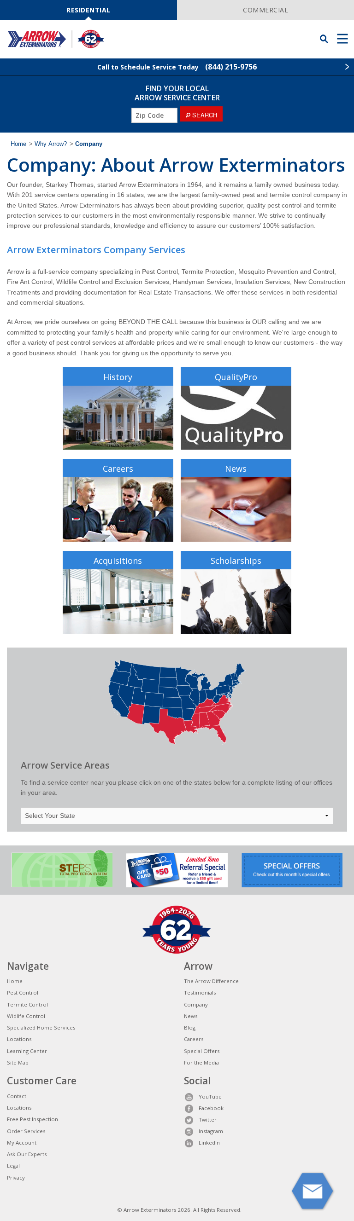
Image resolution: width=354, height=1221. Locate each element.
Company (196, 1004)
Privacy (16, 1177)
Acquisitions (118, 561)
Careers (118, 468)
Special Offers (201, 1050)
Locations (19, 1039)
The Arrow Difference (211, 981)
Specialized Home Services (41, 1027)
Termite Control (27, 1004)
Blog (189, 1027)
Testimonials (200, 992)
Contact (16, 1096)
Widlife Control (26, 1016)
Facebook (211, 1108)
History (117, 377)
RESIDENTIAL (88, 10)
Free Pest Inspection (32, 1119)
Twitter (208, 1119)
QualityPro (236, 377)
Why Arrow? (51, 144)
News (236, 468)
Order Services (26, 1131)
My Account (21, 1142)
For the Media (201, 1062)
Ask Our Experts (27, 1154)
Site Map (18, 1062)
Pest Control (22, 992)
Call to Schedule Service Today (177, 67)
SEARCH (203, 114)
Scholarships (236, 561)
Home (18, 144)
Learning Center (27, 1050)
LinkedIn (209, 1142)
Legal (13, 1165)
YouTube (210, 1096)
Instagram (211, 1131)
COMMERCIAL (265, 10)
